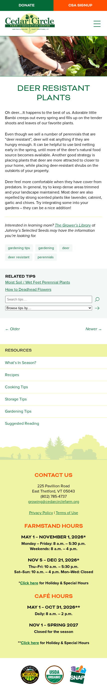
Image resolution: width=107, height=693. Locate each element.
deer (65, 248)
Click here (29, 583)
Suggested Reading (22, 423)
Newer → (94, 329)
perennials (46, 257)
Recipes (12, 374)
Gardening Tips (19, 248)
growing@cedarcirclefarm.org (53, 501)
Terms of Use (67, 512)
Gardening (46, 248)
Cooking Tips (16, 387)
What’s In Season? (20, 362)
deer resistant (18, 257)
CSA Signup (80, 5)
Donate (27, 5)
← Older (12, 329)
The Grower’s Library (73, 225)
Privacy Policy (41, 512)
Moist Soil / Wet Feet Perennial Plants (37, 282)
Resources (18, 350)
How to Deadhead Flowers (28, 289)
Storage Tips (16, 399)
